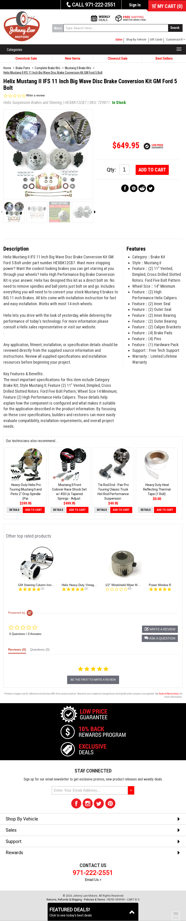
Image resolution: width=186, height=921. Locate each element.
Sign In (135, 5)
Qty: (112, 170)
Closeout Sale (117, 58)
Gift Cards (156, 39)
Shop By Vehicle (136, 39)
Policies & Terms (94, 899)
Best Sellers (164, 58)
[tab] (17, 651)
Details (14, 509)
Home (7, 68)
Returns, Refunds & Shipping (64, 899)
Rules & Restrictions (169, 693)
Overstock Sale (26, 58)
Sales (118, 39)
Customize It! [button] (174, 39)
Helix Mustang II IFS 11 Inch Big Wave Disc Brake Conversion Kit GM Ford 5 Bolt (53, 72)
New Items (72, 58)
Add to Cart (152, 170)
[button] (160, 638)
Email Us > (93, 880)
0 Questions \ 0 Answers (25, 634)
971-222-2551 (93, 872)
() (170, 6)
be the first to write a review (93, 679)
